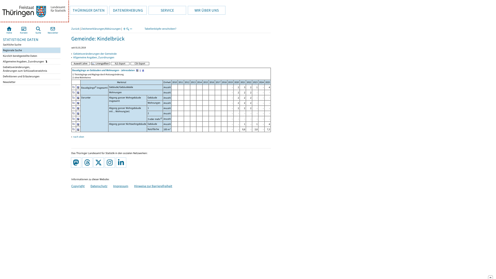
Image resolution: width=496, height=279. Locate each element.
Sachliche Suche (11, 44)
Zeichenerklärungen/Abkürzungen (101, 29)
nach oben (78, 136)
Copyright (78, 186)
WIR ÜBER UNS (203, 10)
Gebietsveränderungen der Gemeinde (95, 54)
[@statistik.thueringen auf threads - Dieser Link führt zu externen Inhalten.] (88, 162)
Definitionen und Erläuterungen (21, 76)
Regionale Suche (12, 50)
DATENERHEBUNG (126, 10)
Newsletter (9, 82)
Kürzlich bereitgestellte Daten (19, 56)
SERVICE (161, 10)
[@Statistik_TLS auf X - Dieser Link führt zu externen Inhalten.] (99, 162)
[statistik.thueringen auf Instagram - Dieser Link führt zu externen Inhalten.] (110, 162)
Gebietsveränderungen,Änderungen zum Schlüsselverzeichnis (24, 69)
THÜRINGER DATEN (87, 10)
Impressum (120, 186)
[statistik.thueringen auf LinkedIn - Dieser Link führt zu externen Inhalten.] (121, 162)
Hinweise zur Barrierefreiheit (153, 186)
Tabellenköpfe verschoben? (160, 29)
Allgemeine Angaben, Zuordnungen (23, 61)
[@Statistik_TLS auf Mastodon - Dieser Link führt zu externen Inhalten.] (77, 162)
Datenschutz (98, 186)
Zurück (75, 29)
